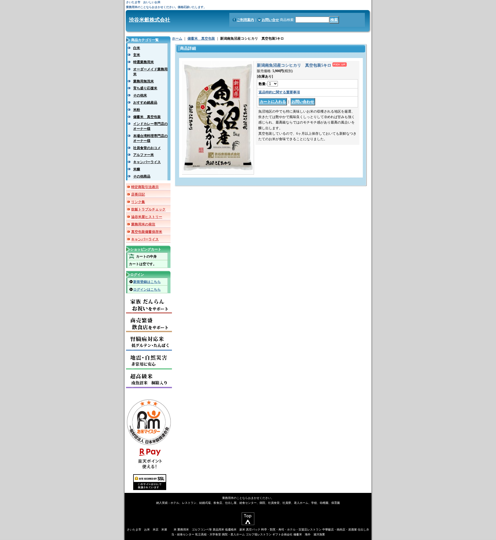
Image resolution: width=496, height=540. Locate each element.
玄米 (136, 55)
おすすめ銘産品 (145, 103)
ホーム (177, 38)
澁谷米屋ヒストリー (146, 217)
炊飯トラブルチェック (148, 209)
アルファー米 (143, 155)
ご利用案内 (245, 20)
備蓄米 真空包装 (147, 117)
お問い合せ (270, 20)
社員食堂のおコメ (147, 148)
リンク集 (138, 202)
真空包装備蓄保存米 (146, 232)
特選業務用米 (143, 62)
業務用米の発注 (143, 224)
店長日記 (138, 194)
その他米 (140, 95)
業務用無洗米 (143, 81)
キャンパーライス (147, 162)
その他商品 (141, 176)
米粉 (136, 110)
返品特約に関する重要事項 (279, 92)
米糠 (136, 169)
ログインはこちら (147, 290)
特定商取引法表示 (145, 187)
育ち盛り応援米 (145, 88)
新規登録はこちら (147, 282)
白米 (136, 48)
